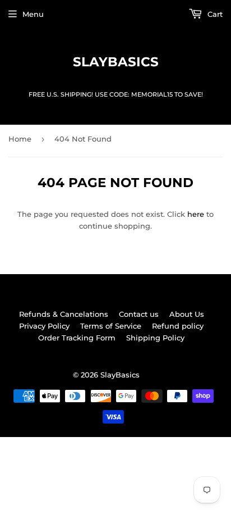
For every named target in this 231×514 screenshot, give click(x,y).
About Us (186, 314)
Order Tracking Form (77, 337)
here (195, 214)
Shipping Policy (155, 337)
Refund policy (178, 325)
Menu (33, 14)
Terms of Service (110, 325)
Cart (214, 14)
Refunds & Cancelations (63, 314)
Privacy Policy (44, 325)
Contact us (139, 314)
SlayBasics (116, 62)
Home (19, 138)
